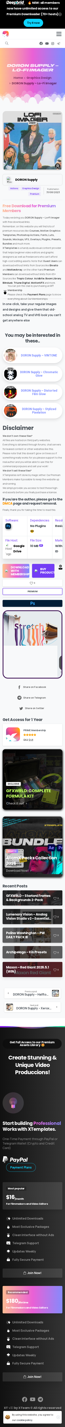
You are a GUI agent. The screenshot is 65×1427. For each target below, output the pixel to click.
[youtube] (47, 43)
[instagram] (53, 43)
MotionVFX (37, 282)
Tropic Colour (25, 278)
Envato (54, 265)
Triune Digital (22, 282)
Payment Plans (36, 294)
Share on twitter (34, 708)
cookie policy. (24, 1420)
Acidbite (39, 278)
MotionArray (14, 269)
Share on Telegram (34, 697)
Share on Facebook (34, 687)
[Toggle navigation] (58, 34)
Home (18, 78)
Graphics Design (39, 78)
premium (32, 591)
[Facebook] (41, 43)
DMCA (8, 503)
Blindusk (8, 282)
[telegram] (59, 43)
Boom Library (53, 278)
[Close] (60, 14)
